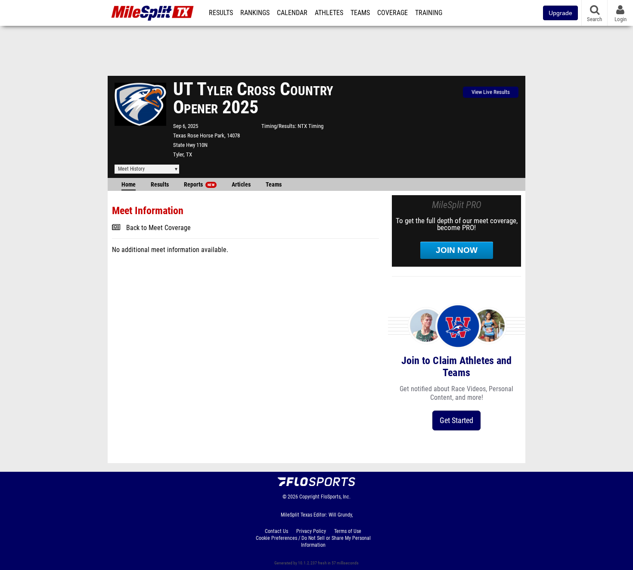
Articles (241, 184)
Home (128, 184)
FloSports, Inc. (336, 497)
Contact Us (276, 531)
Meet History (131, 169)
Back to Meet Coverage (158, 228)
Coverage (392, 13)
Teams (360, 13)
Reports (199, 184)
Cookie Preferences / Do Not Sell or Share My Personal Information (313, 541)
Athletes (329, 13)
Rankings (255, 13)
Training (428, 13)
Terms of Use (347, 531)
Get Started (456, 420)
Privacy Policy (311, 531)
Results (221, 13)
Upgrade (560, 12)
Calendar (292, 13)
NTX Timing (310, 126)
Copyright (309, 497)
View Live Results (491, 92)
